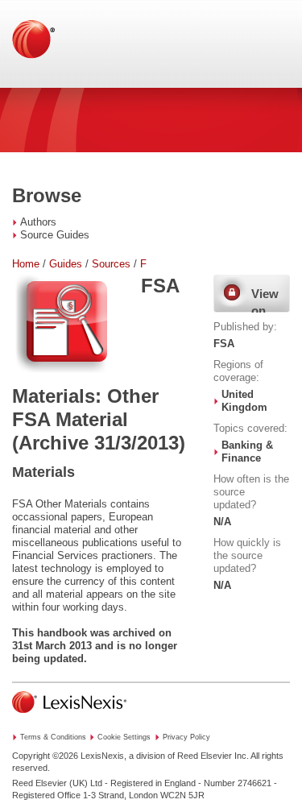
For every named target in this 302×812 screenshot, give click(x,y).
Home (25, 264)
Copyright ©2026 (45, 755)
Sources (111, 264)
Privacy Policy (186, 737)
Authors (38, 222)
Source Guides (54, 235)
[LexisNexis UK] (69, 718)
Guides (65, 264)
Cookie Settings (124, 737)
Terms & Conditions (53, 737)
